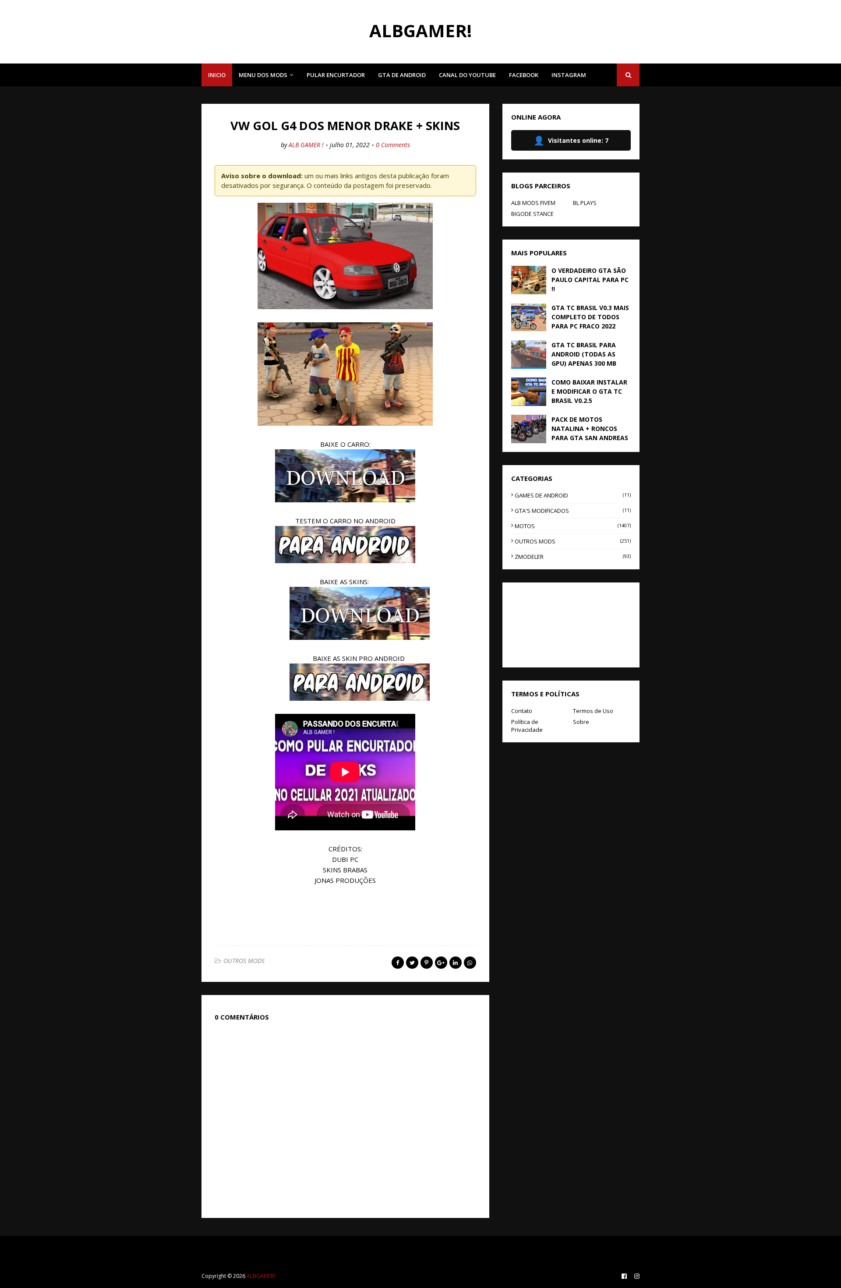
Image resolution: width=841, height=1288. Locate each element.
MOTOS (573, 526)
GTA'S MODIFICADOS (573, 511)
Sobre (581, 722)
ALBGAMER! (420, 30)
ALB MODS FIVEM (533, 203)
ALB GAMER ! (306, 145)
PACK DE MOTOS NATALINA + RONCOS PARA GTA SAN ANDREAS (589, 428)
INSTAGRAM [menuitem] (568, 75)
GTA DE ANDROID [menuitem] (402, 75)
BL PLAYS (585, 203)
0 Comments (393, 145)
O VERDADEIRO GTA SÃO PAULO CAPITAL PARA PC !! (590, 279)
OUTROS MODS (244, 960)
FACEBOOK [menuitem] (523, 75)
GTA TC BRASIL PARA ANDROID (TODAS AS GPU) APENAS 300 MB (583, 354)
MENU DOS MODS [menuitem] (263, 75)
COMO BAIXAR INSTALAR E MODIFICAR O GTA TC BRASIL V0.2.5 (589, 391)
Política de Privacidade (527, 726)
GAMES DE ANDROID (573, 495)
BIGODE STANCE (532, 214)
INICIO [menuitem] (217, 75)
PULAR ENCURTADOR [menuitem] (336, 75)
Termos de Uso (593, 711)
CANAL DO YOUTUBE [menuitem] (467, 75)
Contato (521, 711)
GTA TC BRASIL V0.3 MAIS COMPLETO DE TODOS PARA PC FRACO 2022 (590, 316)
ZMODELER (573, 557)
